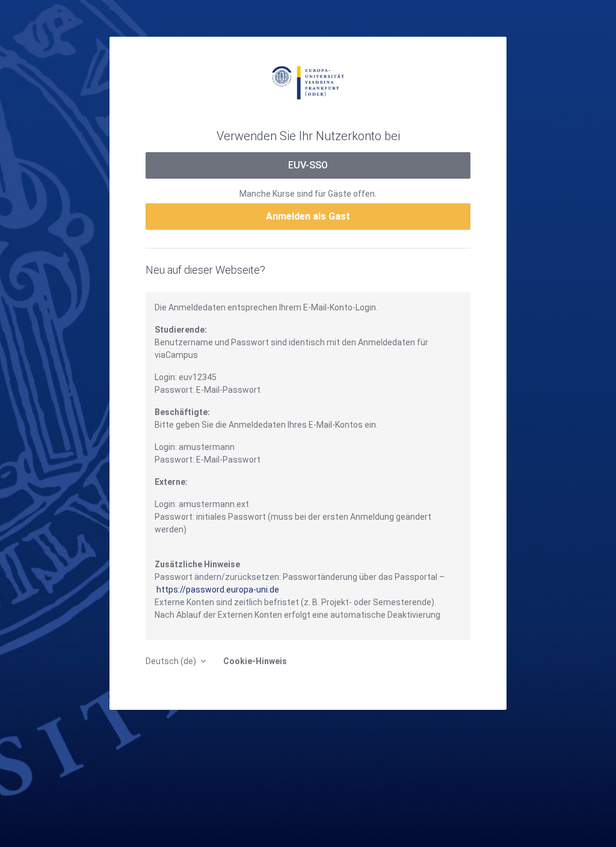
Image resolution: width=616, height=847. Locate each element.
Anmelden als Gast (308, 216)
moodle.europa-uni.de (308, 82)
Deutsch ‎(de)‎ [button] (172, 661)
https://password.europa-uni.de (217, 589)
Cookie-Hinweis (255, 661)
